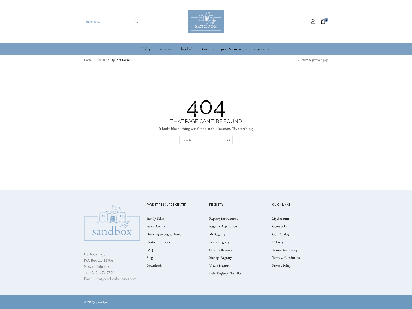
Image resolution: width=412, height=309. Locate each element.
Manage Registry (220, 257)
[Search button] (136, 21)
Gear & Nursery (233, 49)
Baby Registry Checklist (225, 273)
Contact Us (280, 226)
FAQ (150, 250)
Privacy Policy (281, 265)
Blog (150, 257)
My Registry (217, 234)
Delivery (277, 242)
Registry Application (223, 226)
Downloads (154, 265)
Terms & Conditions (286, 257)
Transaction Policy (284, 250)
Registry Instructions (223, 218)
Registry (260, 49)
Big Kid (186, 49)
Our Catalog (280, 234)
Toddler (166, 49)
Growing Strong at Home (164, 234)
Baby (146, 49)
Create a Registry (220, 250)
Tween (207, 49)
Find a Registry (219, 242)
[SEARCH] (229, 140)
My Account (280, 218)
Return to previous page (314, 60)
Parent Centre (156, 226)
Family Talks (155, 218)
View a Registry (219, 265)
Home (87, 60)
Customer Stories (158, 242)
